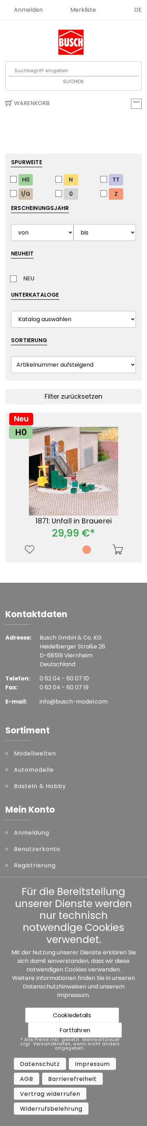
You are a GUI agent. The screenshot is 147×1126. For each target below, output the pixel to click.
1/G (25, 194)
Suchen (73, 81)
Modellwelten (35, 753)
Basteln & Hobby (40, 786)
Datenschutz (40, 1064)
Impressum (73, 995)
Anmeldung (31, 833)
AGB (26, 1079)
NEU (28, 278)
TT (116, 180)
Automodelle (34, 770)
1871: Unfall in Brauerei (73, 521)
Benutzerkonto (37, 849)
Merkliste (83, 10)
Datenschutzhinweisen (54, 986)
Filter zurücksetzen (73, 396)
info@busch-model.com (74, 701)
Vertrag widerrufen (50, 1094)
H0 (26, 180)
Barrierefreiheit (72, 1079)
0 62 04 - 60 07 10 (64, 678)
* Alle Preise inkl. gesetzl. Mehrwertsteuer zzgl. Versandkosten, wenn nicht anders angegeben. (70, 1044)
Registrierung (35, 865)
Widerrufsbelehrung (51, 1109)
